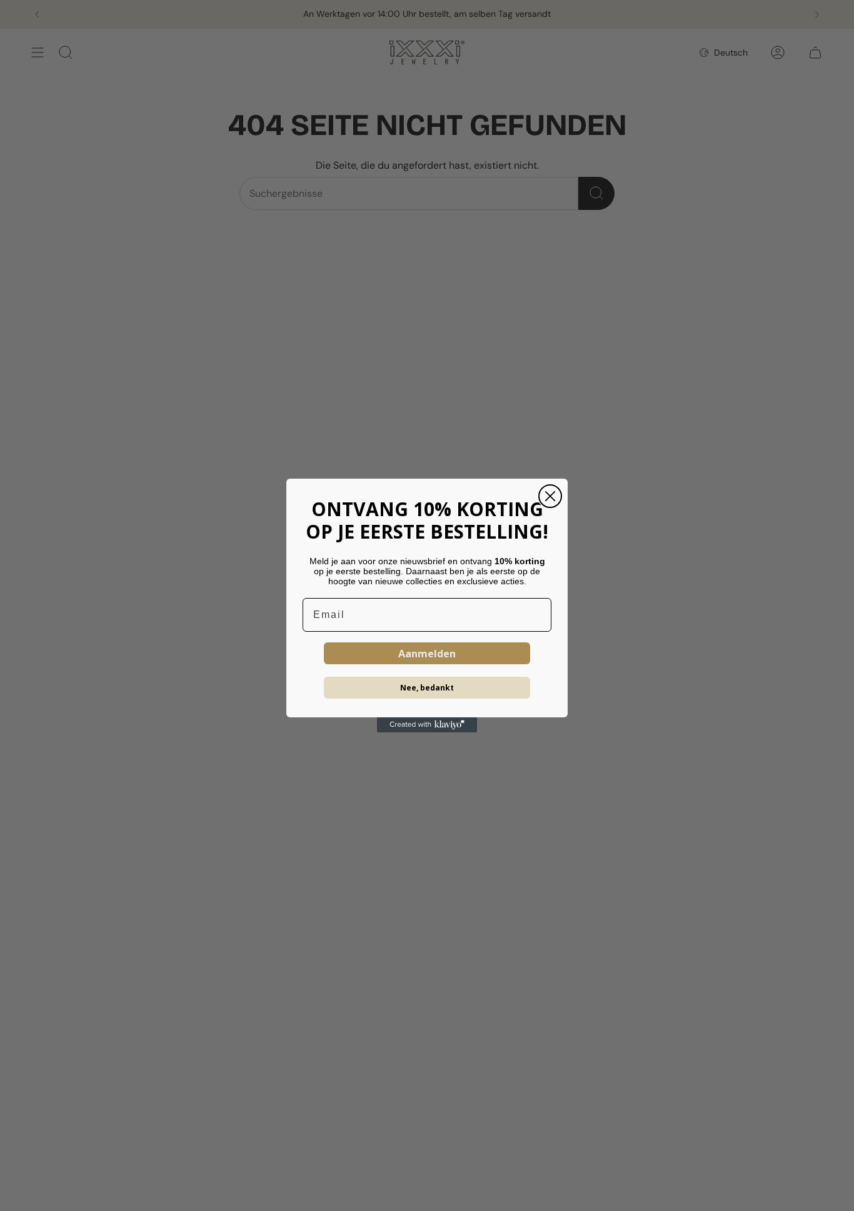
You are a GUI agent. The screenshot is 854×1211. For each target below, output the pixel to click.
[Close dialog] (550, 496)
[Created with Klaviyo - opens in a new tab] (427, 724)
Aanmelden (427, 653)
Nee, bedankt (427, 687)
